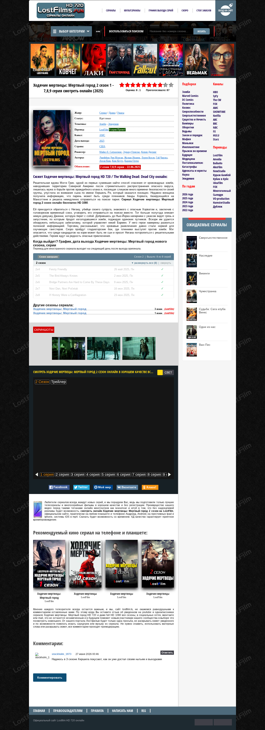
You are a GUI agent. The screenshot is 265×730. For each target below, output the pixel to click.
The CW (217, 100)
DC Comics (187, 100)
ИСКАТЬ (202, 31)
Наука (185, 174)
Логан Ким (105, 160)
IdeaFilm (218, 183)
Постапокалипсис (192, 163)
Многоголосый (222, 191)
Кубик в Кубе (220, 179)
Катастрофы (189, 167)
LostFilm (103, 129)
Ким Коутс (117, 160)
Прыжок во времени (194, 151)
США (102, 146)
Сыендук (218, 195)
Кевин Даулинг (149, 152)
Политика (188, 104)
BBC (215, 123)
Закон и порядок (192, 135)
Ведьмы (187, 131)
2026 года (187, 194)
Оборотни (188, 127)
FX (214, 131)
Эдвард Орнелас (131, 152)
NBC (215, 127)
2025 (101, 140)
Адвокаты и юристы (194, 171)
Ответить (167, 652)
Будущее (187, 155)
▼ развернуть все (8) (144, 263)
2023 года (187, 206)
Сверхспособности (193, 111)
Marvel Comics (190, 96)
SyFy (215, 96)
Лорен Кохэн (148, 157)
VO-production (221, 199)
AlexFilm (217, 167)
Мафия (186, 139)
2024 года (187, 202)
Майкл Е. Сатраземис (110, 152)
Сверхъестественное (194, 115)
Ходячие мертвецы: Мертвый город (59, 308)
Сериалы (111, 10)
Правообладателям (68, 710)
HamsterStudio (221, 202)
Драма (112, 112)
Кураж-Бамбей (222, 175)
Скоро (185, 10)
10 (171, 85)
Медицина (188, 159)
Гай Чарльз (161, 157)
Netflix (217, 116)
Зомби (102, 124)
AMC (102, 135)
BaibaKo (217, 163)
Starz (216, 139)
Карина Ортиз (131, 160)
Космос (186, 108)
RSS (143, 710)
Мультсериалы (132, 10)
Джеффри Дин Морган (111, 157)
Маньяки (187, 143)
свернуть (165, 263)
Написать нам (122, 710)
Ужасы (120, 112)
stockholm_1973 (61, 654)
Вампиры (188, 123)
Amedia (217, 159)
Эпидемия (113, 124)
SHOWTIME (219, 112)
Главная (39, 710)
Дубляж (217, 206)
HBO (215, 92)
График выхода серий (161, 10)
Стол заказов (203, 10)
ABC (215, 120)
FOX (215, 104)
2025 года (187, 198)
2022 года (187, 210)
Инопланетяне (190, 147)
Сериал (103, 112)
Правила (97, 710)
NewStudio (219, 171)
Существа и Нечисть (194, 119)
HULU (216, 135)
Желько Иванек (132, 157)
